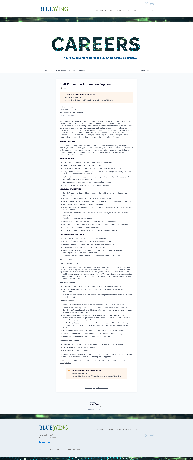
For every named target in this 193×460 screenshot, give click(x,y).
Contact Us (147, 11)
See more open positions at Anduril (96, 388)
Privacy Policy (44, 442)
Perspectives (130, 11)
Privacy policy (92, 409)
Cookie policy (101, 409)
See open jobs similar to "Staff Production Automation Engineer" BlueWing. (89, 100)
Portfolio (115, 11)
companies (62, 70)
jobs (47, 70)
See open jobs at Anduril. (73, 97)
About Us (101, 11)
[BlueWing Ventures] (53, 8)
